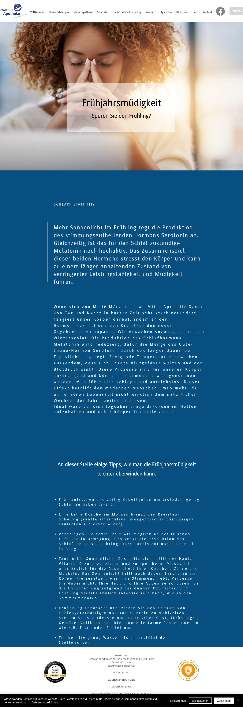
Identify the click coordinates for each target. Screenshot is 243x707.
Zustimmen (224, 700)
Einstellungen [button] (178, 700)
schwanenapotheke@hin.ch (121, 665)
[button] (166, 12)
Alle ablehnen (200, 700)
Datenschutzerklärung (45, 702)
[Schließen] (238, 700)
